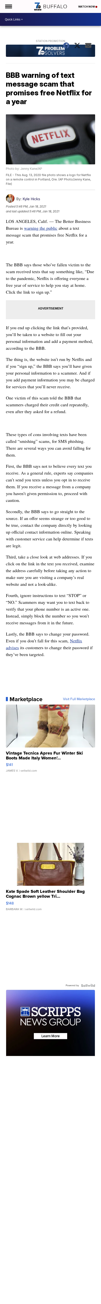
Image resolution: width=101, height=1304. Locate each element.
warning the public (40, 228)
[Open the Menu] (8, 6)
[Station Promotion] (50, 51)
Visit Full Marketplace (79, 699)
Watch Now (86, 6)
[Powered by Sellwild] (88, 985)
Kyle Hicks (31, 199)
